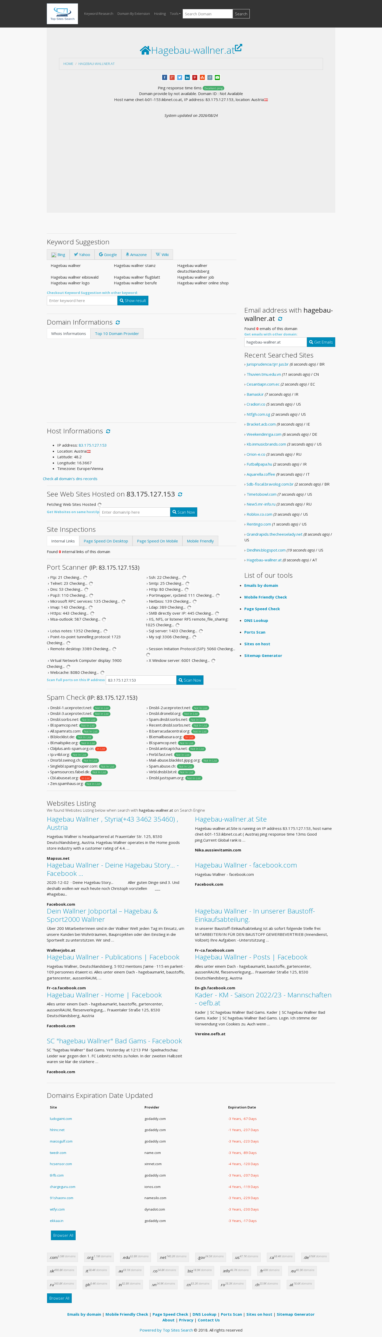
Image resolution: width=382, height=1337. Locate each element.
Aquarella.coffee (261, 474)
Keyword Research (98, 13)
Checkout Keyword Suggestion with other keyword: (92, 292)
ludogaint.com (61, 1118)
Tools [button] (174, 13)
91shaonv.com (61, 1197)
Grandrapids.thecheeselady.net (274, 534)
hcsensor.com (61, 1163)
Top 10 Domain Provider (117, 333)
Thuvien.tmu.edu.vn (264, 374)
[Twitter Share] (179, 76)
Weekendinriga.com (264, 434)
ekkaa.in (56, 1220)
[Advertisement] (191, 157)
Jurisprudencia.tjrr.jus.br (268, 364)
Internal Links (63, 540)
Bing (60, 254)
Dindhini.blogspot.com (266, 550)
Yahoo (84, 254)
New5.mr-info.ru (261, 504)
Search (241, 13)
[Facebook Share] (164, 76)
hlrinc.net (57, 1129)
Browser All (63, 1235)
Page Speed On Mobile (157, 540)
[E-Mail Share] (217, 76)
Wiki (165, 254)
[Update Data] (117, 322)
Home (68, 63)
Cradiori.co (256, 404)
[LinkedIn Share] (187, 76)
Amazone (138, 254)
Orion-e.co (256, 454)
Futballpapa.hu (259, 464)
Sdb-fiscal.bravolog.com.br (270, 484)
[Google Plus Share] (172, 76)
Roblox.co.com (259, 514)
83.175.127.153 (93, 445)
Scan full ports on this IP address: (76, 679)
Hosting (160, 13)
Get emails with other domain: (271, 334)
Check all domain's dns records (70, 478)
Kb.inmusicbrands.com (266, 444)
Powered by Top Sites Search (166, 1330)
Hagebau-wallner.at (96, 63)
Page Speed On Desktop (106, 540)
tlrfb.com (57, 1175)
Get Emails (323, 342)
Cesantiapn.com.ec (263, 384)
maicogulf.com (61, 1141)
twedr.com (58, 1152)
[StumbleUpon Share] (202, 76)
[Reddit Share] (210, 76)
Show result (135, 300)
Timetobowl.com (261, 494)
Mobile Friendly (200, 540)
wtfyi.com (57, 1209)
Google (110, 254)
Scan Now (185, 512)
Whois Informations (68, 333)
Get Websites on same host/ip (73, 511)
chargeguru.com (62, 1186)
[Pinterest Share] (195, 76)
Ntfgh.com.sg (258, 414)
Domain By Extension (133, 13)
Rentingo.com (259, 524)
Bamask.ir (255, 394)
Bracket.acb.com (261, 424)
